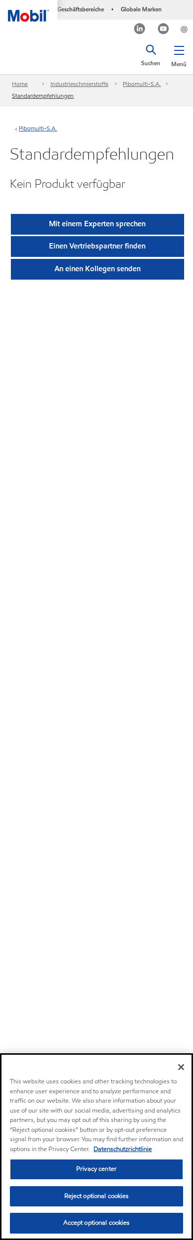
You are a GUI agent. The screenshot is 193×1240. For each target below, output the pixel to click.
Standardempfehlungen (43, 95)
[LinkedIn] (139, 30)
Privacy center (96, 1168)
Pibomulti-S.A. (142, 84)
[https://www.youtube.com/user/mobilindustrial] (163, 30)
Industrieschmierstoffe (79, 84)
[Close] (181, 1067)
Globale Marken (141, 9)
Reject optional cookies (96, 1196)
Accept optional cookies (96, 1222)
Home (20, 84)
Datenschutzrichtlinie (123, 1149)
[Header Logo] (28, 11)
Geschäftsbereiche (80, 9)
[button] (179, 54)
